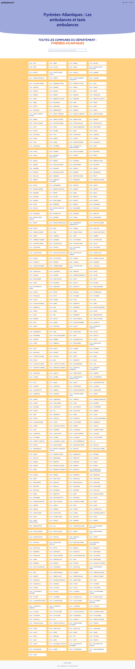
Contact (131, 2)
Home (125, 2)
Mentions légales (67, 663)
